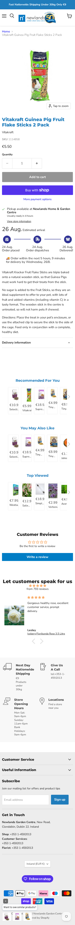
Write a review (37, 557)
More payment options (37, 199)
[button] (34, 641)
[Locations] (56, 717)
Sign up (59, 799)
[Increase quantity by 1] (37, 163)
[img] (37, 585)
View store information (19, 221)
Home (6, 31)
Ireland (36, 864)
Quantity (7, 154)
